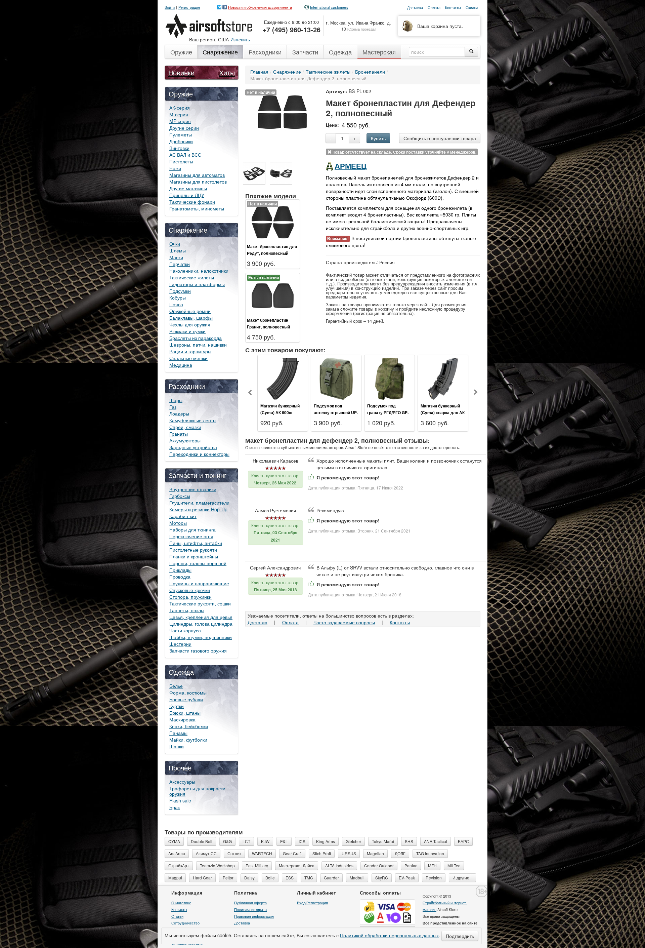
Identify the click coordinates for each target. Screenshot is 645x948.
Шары (175, 400)
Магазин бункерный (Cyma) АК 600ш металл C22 (280, 412)
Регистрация (189, 7)
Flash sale (180, 800)
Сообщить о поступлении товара (439, 138)
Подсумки (180, 290)
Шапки (176, 746)
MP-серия (180, 121)
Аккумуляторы (185, 440)
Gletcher (353, 841)
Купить (378, 138)
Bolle (270, 877)
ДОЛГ (400, 853)
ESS (290, 877)
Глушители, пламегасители (199, 502)
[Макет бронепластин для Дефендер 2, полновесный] (282, 111)
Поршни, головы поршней (197, 563)
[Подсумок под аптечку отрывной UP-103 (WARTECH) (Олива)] (336, 377)
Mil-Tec (453, 865)
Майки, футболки (188, 739)
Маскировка (182, 719)
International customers (329, 7)
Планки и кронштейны (193, 556)
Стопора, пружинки (190, 596)
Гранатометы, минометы (196, 208)
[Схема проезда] (361, 29)
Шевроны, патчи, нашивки (198, 344)
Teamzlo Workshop (217, 865)
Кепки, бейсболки (188, 726)
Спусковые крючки (189, 590)
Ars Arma (176, 853)
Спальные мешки (188, 358)
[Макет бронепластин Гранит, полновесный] (273, 294)
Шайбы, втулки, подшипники (200, 637)
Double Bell (201, 841)
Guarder (331, 877)
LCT (246, 841)
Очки (174, 243)
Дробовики (181, 141)
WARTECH (262, 853)
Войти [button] (170, 7)
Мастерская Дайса (296, 865)
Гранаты (178, 433)
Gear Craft (292, 853)
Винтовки (179, 148)
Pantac (410, 865)
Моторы (178, 522)
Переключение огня (191, 536)
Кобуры (177, 297)
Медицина (180, 364)
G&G (227, 841)
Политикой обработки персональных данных (389, 935)
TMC (308, 877)
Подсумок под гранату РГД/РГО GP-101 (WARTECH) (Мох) (388, 412)
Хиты (227, 72)
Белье (176, 685)
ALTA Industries (339, 865)
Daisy (249, 877)
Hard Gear (202, 877)
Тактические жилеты (191, 277)
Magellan (375, 853)
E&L (284, 841)
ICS (302, 841)
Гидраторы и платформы (197, 284)
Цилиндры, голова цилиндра (200, 623)
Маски (176, 257)
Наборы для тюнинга (192, 529)
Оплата (290, 622)
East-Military (257, 865)
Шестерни (180, 643)
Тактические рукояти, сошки (200, 603)
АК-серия (179, 107)
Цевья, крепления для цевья (200, 617)
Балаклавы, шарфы (191, 317)
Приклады (180, 569)
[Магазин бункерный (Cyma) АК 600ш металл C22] (283, 377)
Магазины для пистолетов (198, 181)
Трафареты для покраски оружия (197, 791)
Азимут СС (206, 853)
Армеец (351, 165)
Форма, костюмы (188, 692)
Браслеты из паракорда (195, 337)
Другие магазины (188, 188)
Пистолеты (181, 161)
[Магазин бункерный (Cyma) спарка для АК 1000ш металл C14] (443, 377)
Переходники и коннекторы (199, 453)
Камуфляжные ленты (192, 420)
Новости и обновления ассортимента (260, 7)
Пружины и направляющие (199, 583)
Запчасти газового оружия (198, 650)
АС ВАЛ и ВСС (185, 154)
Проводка (179, 576)
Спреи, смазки (185, 427)
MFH (432, 865)
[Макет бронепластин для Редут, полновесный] (273, 221)
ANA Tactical (435, 841)
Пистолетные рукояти (193, 549)
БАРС (463, 841)
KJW (265, 841)
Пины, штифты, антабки (195, 543)
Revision (434, 877)
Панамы (178, 732)
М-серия (178, 114)
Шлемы (177, 250)
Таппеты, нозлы (186, 610)
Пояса (176, 304)
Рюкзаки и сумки (187, 331)
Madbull (357, 877)
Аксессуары (182, 781)
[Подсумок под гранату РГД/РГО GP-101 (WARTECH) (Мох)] (390, 377)
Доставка (257, 622)
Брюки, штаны (185, 712)
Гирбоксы (179, 495)
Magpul (175, 877)
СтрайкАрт (178, 865)
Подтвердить (460, 936)
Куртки (176, 706)
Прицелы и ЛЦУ (186, 195)
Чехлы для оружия (189, 324)
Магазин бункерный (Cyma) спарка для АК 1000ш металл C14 (443, 412)
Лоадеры (179, 413)
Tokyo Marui (383, 841)
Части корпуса (185, 630)
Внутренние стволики (192, 489)
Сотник (234, 853)
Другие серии (184, 127)
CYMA (174, 841)
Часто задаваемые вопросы (344, 622)
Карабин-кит (183, 516)
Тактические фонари (192, 201)
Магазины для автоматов (197, 174)
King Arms (325, 841)
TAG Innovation (430, 853)
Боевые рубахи (186, 699)
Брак (174, 807)
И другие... (462, 877)
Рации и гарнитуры (190, 351)
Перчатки (179, 264)
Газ (172, 406)
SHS (409, 841)
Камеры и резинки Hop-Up (198, 509)
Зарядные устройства (193, 447)
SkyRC (381, 877)
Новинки (181, 72)
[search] (471, 52)
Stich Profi (321, 853)
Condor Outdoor (379, 865)
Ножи (175, 168)
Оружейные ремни (190, 311)
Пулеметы (180, 134)
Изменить (240, 39)
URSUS (349, 853)
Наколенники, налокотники (198, 270)
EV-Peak (407, 877)
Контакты (400, 622)
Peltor (228, 877)
